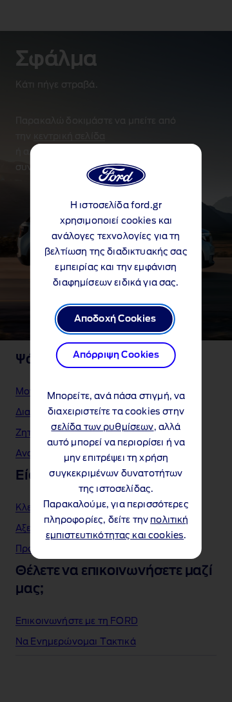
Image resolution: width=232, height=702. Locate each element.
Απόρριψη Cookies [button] (116, 355)
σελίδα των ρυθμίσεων (102, 427)
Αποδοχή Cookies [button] (115, 319)
